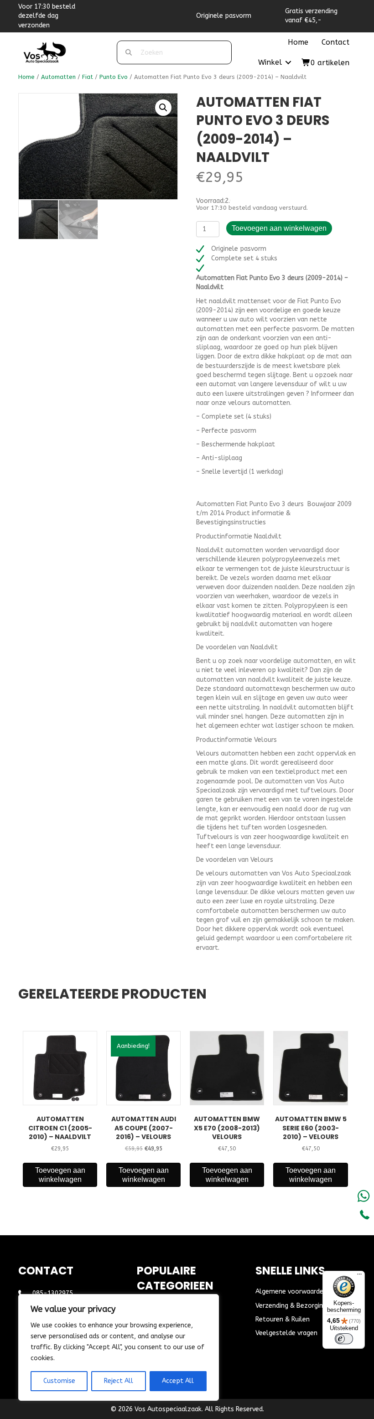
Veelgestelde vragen (286, 1333)
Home (298, 42)
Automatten (58, 76)
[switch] (344, 1338)
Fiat (87, 76)
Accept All (178, 1381)
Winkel (270, 62)
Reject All (118, 1381)
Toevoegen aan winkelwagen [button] (60, 1174)
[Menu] (359, 1276)
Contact (335, 42)
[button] (288, 62)
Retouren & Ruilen (282, 1319)
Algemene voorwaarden (291, 1291)
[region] (118, 1347)
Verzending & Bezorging (291, 1306)
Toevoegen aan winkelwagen (279, 228)
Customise (59, 1381)
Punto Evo (113, 76)
